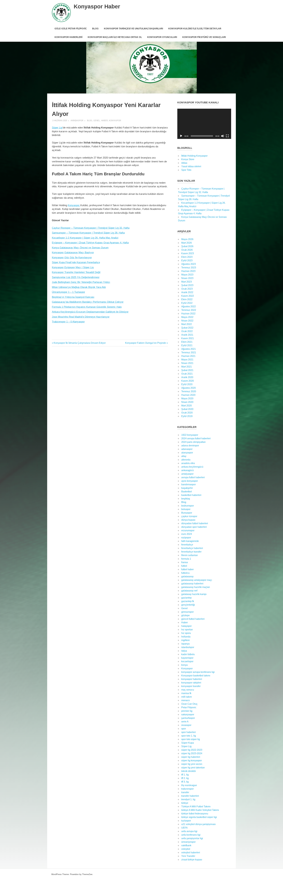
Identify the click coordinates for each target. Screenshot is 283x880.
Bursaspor (186, 513)
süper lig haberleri (190, 757)
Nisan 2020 (187, 402)
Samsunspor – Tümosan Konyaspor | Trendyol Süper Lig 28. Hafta (88, 232)
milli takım (186, 697)
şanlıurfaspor (188, 718)
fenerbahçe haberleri (192, 548)
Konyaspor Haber (97, 6)
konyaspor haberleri (191, 679)
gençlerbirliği (188, 605)
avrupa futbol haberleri (193, 477)
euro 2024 (186, 534)
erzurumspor (187, 530)
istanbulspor (187, 647)
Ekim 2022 (186, 299)
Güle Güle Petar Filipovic (71, 28)
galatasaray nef (189, 590)
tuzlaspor (186, 820)
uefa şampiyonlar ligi (192, 838)
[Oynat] (181, 135)
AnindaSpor (77, 120)
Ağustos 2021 (188, 349)
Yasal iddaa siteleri (191, 166)
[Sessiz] (222, 135)
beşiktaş (185, 498)
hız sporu (186, 633)
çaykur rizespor (189, 516)
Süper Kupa (187, 743)
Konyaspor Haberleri (68, 37)
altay (183, 456)
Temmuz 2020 (188, 391)
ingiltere (185, 640)
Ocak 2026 (187, 250)
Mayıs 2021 (187, 359)
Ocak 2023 (187, 289)
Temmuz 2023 (188, 267)
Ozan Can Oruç (189, 704)
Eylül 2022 (186, 303)
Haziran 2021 (188, 356)
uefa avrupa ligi (189, 831)
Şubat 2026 (187, 246)
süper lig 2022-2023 (191, 750)
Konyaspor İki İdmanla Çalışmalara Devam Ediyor (80, 343)
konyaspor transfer (191, 686)
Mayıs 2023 (187, 274)
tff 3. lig (185, 781)
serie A (185, 721)
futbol (184, 566)
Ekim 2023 (186, 257)
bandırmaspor (188, 484)
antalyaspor (187, 474)
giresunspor (187, 612)
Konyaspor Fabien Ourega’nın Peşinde (145, 343)
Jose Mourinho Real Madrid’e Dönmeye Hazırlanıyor (81, 316)
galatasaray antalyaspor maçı (196, 580)
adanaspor (186, 449)
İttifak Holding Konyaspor (194, 156)
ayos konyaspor (189, 481)
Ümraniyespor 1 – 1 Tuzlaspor (68, 292)
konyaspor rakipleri (191, 682)
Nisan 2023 (187, 278)
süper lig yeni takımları (193, 767)
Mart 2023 (186, 281)
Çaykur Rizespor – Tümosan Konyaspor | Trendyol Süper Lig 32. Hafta (90, 227)
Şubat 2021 (187, 370)
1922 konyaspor (189, 435)
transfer (185, 792)
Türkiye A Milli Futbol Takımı (195, 806)
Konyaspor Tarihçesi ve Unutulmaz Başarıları (133, 28)
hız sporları (187, 629)
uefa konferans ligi (190, 835)
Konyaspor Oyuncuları (162, 37)
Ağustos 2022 (188, 306)
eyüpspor (186, 537)
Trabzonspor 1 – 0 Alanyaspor (68, 321)
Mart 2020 (186, 405)
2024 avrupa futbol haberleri (196, 438)
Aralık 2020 (187, 377)
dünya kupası (188, 520)
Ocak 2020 (187, 412)
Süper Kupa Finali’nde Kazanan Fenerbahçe (76, 262)
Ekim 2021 (186, 342)
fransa (184, 562)
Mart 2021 (186, 366)
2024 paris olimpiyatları (193, 442)
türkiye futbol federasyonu (194, 813)
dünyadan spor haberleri (194, 527)
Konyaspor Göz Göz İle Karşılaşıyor (72, 257)
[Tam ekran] (227, 135)
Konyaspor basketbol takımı (195, 675)
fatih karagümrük (190, 541)
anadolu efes (188, 463)
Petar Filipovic (188, 707)
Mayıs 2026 (187, 239)
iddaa (184, 163)
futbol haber (187, 569)
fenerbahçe (187, 544)
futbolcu (185, 573)
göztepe (185, 615)
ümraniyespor (188, 842)
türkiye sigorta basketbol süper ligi (199, 817)
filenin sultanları (189, 555)
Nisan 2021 (187, 363)
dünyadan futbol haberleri (194, 523)
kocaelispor (187, 661)
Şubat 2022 (187, 327)
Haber (104, 120)
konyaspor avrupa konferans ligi (198, 672)
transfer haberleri (190, 796)
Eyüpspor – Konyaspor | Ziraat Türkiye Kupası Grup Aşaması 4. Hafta (90, 242)
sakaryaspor (187, 714)
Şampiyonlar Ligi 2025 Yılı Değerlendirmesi (75, 277)
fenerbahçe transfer (191, 551)
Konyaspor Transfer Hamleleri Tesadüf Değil (76, 272)
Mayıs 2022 (187, 317)
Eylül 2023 (186, 260)
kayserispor (187, 658)
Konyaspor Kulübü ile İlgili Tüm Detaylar (194, 28)
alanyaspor (187, 452)
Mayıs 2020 (187, 398)
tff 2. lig (185, 778)
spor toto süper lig (190, 739)
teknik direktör (188, 771)
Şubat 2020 (187, 409)
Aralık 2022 (187, 292)
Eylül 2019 (186, 416)
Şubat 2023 (187, 285)
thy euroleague (189, 785)
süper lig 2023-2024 (191, 753)
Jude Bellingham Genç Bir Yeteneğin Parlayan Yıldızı (81, 282)
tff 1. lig (185, 774)
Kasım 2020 (187, 381)
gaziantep (186, 597)
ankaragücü (187, 470)
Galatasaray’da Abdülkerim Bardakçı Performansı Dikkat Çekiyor (88, 302)
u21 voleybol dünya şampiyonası (198, 824)
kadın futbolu (188, 654)
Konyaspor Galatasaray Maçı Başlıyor (73, 252)
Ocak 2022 (187, 331)
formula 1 (186, 559)
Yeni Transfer (188, 856)
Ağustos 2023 (188, 264)
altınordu (185, 459)
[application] (204, 124)
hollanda (185, 636)
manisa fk (186, 693)
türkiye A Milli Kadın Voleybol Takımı (200, 810)
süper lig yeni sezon (191, 764)
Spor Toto (186, 170)
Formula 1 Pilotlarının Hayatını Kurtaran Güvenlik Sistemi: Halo (87, 307)
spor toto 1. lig (188, 735)
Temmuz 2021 (188, 352)
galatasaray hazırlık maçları (195, 587)
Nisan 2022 (187, 320)
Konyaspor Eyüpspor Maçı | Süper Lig (73, 267)
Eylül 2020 (186, 384)
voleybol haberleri (190, 852)
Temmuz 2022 (188, 310)
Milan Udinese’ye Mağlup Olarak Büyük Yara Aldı (79, 287)
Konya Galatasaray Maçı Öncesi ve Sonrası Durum (80, 247)
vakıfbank (186, 845)
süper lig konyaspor (191, 760)
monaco (185, 700)
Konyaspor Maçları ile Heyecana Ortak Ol (115, 37)
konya (184, 665)
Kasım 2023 (187, 253)
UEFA (184, 827)
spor (183, 728)
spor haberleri (188, 732)
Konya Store (187, 159)
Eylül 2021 (186, 345)
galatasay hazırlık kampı (194, 594)
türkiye (184, 803)
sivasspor (186, 725)
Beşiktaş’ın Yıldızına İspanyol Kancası (73, 297)
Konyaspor (115, 120)
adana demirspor (190, 445)
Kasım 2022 (187, 296)
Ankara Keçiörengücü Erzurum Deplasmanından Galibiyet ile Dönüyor (90, 311)
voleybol (185, 849)
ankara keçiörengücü (192, 467)
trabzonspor (187, 789)
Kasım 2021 (187, 338)
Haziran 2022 (188, 313)
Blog (95, 28)
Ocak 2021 (187, 373)
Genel (96, 120)
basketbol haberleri (191, 495)
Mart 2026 (186, 243)
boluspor (185, 509)
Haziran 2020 (188, 395)
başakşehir (187, 488)
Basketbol (186, 491)
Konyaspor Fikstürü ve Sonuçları (204, 37)
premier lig (186, 711)
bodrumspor (187, 505)
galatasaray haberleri (192, 583)
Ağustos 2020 (188, 388)
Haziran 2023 (188, 271)
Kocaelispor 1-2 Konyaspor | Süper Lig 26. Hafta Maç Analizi (85, 237)
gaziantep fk (187, 601)
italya (184, 651)
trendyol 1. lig (188, 799)
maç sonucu (187, 689)
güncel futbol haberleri (193, 619)
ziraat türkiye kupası (191, 859)
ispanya (185, 643)
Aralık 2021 (187, 335)
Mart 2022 (186, 324)
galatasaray (187, 576)
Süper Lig (57, 127)
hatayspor (186, 626)
